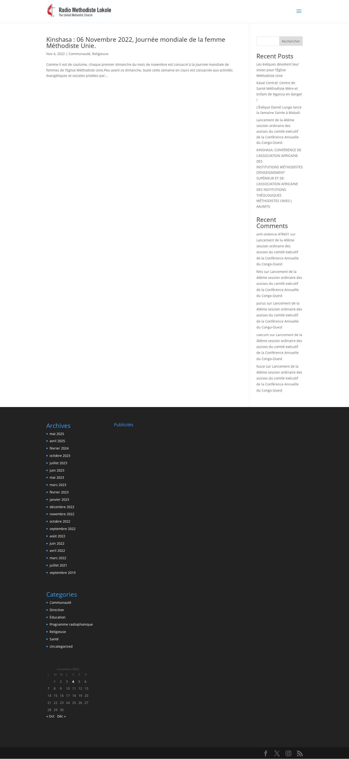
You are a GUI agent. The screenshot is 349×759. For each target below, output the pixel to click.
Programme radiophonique (71, 624)
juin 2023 (57, 470)
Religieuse (100, 54)
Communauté (79, 54)
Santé (54, 639)
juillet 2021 (58, 565)
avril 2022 (57, 550)
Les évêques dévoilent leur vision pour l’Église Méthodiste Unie (277, 70)
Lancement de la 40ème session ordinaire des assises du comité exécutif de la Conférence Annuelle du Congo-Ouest (277, 131)
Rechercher (291, 41)
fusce (260, 366)
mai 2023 (57, 477)
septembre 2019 (62, 572)
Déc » (61, 716)
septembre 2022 (62, 528)
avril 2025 (57, 441)
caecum (262, 335)
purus (261, 303)
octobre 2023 (60, 455)
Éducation (58, 617)
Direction (57, 610)
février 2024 (59, 448)
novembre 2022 (62, 514)
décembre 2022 (62, 507)
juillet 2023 (58, 463)
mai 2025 (57, 433)
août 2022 (57, 536)
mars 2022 (58, 558)
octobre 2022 (60, 521)
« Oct (50, 716)
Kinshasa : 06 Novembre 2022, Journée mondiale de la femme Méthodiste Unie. (135, 42)
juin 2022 (57, 543)
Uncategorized (61, 646)
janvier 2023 (59, 499)
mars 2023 (58, 485)
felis (259, 271)
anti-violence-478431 (272, 234)
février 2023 (59, 492)
